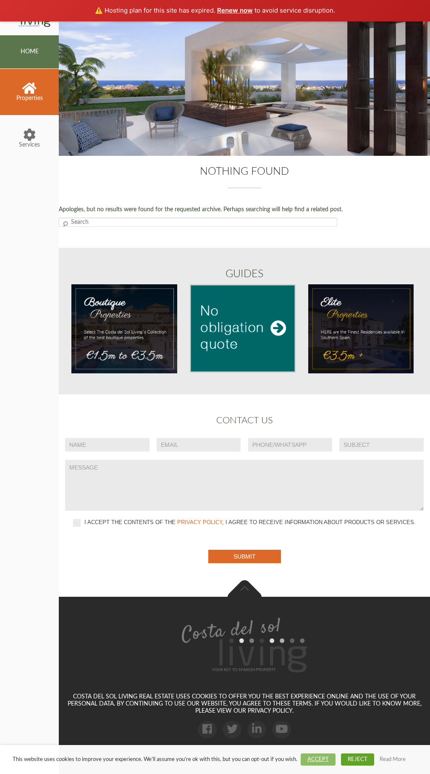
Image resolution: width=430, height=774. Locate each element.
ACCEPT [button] (318, 759)
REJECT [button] (357, 759)
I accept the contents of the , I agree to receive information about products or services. (249, 522)
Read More (393, 759)
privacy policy (199, 522)
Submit (244, 556)
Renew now (235, 10)
